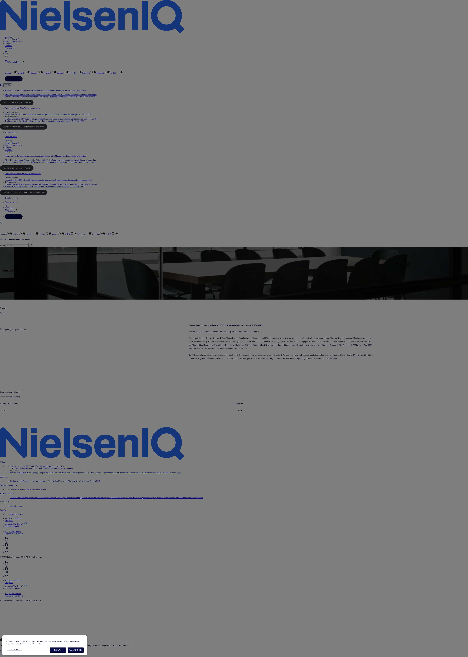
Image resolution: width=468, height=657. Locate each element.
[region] (44, 645)
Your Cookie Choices (14, 650)
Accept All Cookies (75, 650)
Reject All (57, 650)
